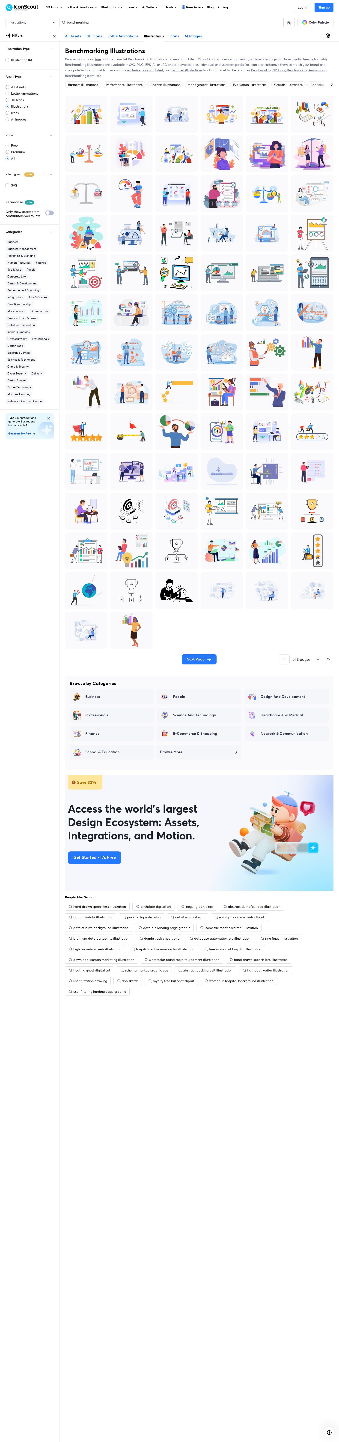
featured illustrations (187, 70)
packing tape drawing (144, 917)
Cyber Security (16, 373)
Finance (41, 262)
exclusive (133, 70)
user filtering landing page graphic (99, 991)
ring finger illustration (281, 938)
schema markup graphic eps (146, 970)
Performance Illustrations (124, 85)
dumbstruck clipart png (161, 938)
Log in (302, 7)
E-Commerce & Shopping (195, 734)
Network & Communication (24, 401)
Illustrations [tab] (154, 36)
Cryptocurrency (17, 339)
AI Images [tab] (193, 36)
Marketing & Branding (21, 255)
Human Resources (18, 262)
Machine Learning (18, 394)
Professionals (40, 339)
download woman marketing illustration (103, 960)
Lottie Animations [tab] (122, 36)
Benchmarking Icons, (80, 76)
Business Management (21, 248)
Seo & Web (14, 269)
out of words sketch (189, 917)
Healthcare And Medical (282, 715)
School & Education (102, 752)
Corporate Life (16, 276)
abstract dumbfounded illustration (254, 907)
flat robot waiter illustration (268, 970)
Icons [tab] (174, 36)
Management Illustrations (206, 85)
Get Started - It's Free (94, 858)
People (31, 269)
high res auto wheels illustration (97, 949)
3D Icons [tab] (94, 36)
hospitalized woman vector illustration (165, 949)
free (98, 59)
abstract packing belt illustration (207, 970)
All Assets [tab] (73, 36)
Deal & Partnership (19, 304)
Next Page (196, 659)
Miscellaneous (16, 311)
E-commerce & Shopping (23, 290)
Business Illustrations (83, 85)
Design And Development (283, 697)
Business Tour (39, 311)
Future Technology (19, 387)
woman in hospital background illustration (241, 981)
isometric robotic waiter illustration (231, 928)
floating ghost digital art (91, 970)
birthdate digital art (156, 907)
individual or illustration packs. (221, 65)
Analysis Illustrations (165, 85)
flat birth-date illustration (92, 917)
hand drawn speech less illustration (261, 960)
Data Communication (21, 325)
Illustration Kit (21, 60)
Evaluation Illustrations (249, 85)
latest (159, 70)
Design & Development (22, 283)
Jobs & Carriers (37, 297)
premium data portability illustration (101, 938)
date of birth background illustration (100, 928)
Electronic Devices (18, 352)
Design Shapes (16, 380)
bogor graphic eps (199, 907)
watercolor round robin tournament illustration (184, 960)
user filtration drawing (90, 981)
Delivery (36, 373)
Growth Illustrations (288, 85)
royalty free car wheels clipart (241, 917)
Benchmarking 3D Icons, (269, 70)
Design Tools (15, 345)
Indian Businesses (18, 332)
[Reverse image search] (288, 22)
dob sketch (130, 981)
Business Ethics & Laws (21, 318)
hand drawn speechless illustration (99, 907)
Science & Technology (21, 359)
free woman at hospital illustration (235, 949)
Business (12, 242)
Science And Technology (194, 715)
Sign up (324, 7)
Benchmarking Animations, (307, 70)
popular (148, 70)
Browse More (171, 752)
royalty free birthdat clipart (173, 981)
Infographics (15, 297)
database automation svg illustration (222, 938)
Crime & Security (18, 366)
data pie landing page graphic (166, 928)
